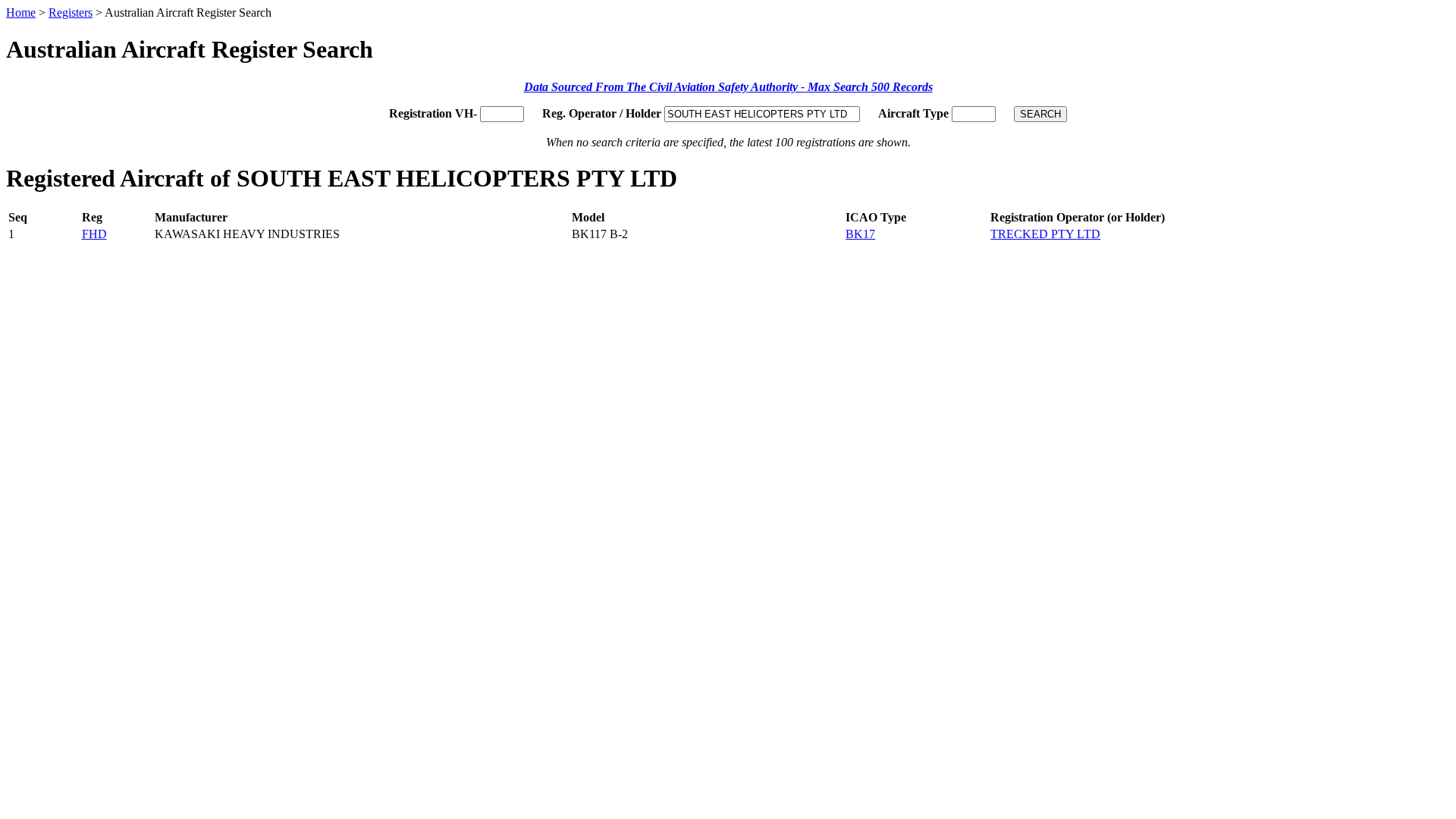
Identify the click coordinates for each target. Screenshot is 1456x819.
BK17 (860, 234)
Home (21, 12)
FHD (94, 234)
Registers (71, 12)
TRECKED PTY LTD (1045, 234)
